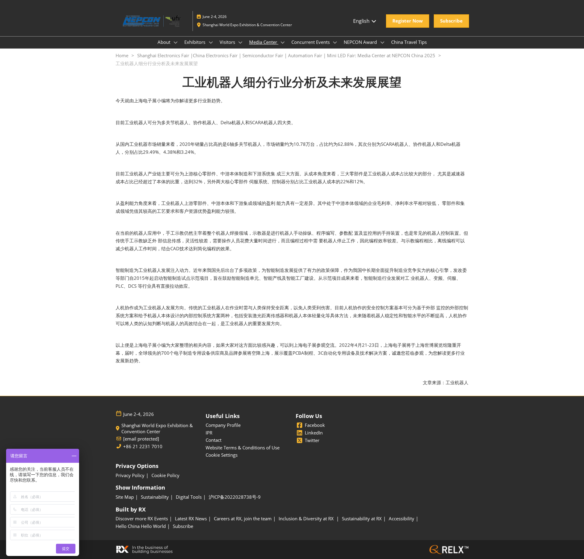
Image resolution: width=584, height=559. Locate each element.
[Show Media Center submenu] (282, 42)
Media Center (263, 42)
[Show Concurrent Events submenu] (335, 42)
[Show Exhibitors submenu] (211, 42)
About (165, 42)
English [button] (362, 21)
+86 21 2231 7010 (142, 446)
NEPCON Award (361, 42)
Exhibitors (195, 42)
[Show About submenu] (176, 42)
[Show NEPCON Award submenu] (382, 42)
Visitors (228, 42)
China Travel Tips (409, 42)
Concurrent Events (311, 42)
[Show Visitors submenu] (240, 42)
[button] (407, 21)
